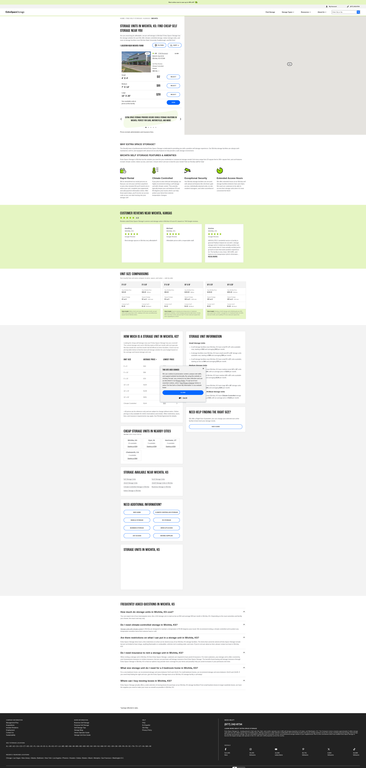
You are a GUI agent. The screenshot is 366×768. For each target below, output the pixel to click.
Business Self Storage (81, 723)
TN (133, 746)
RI (126, 746)
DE (28, 746)
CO (21, 746)
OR (120, 746)
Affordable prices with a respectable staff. (180, 240)
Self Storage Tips (80, 727)
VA (143, 746)
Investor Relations (12, 727)
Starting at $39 (152, 446)
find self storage (134, 18)
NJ (98, 746)
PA (123, 746)
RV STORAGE (166, 520)
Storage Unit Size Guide (82, 735)
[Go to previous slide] (121, 119)
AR (10, 746)
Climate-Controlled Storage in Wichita (136, 487)
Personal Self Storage (81, 725)
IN (49, 746)
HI (41, 746)
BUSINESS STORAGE (137, 528)
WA (147, 746)
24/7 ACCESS (137, 535)
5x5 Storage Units (130, 479)
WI (150, 746)
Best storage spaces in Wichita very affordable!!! (141, 240)
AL (7, 746)
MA (70, 746)
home (122, 18)
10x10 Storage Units (130, 483)
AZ (14, 746)
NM (102, 746)
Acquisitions (10, 725)
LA (60, 746)
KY (56, 746)
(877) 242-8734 (233, 724)
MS (80, 746)
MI (73, 746)
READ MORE (213, 256)
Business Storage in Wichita (161, 487)
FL (35, 746)
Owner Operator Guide (81, 732)
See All (155, 71)
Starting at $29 (132, 446)
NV (91, 746)
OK (116, 746)
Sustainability (10, 735)
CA (17, 746)
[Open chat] (361, 764)
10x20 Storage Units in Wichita (162, 483)
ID (44, 746)
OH (113, 746)
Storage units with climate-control (131, 629)
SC (130, 746)
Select (173, 77)
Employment (10, 730)
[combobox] (346, 12)
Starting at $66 (132, 458)
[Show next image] (148, 61)
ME (63, 746)
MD (66, 746)
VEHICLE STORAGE (137, 520)
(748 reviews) (163, 53)
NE (88, 746)
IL (47, 746)
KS (53, 746)
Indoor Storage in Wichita (132, 490)
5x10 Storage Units (158, 479)
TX (137, 746)
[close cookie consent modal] (203, 368)
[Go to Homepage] (12, 12)
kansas (146, 18)
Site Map (145, 727)
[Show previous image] (123, 61)
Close (183, 392)
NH (95, 746)
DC (31, 746)
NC (109, 746)
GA (38, 746)
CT (24, 746)
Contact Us (10, 732)
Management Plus (12, 723)
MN (77, 746)
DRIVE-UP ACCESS (167, 528)
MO (84, 746)
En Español (146, 725)
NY (105, 746)
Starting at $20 (171, 446)
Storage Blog (78, 730)
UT (140, 746)
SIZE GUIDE (137, 512)
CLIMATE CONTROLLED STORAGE (166, 512)
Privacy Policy (147, 730)
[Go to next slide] (180, 119)
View (173, 102)
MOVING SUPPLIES (166, 535)
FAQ (143, 723)
